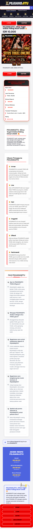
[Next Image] (30, 49)
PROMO (17, 506)
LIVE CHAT (17, 524)
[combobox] (15, 7)
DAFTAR (24, 23)
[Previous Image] (3, 49)
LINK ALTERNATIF (17, 520)
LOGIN (9, 23)
